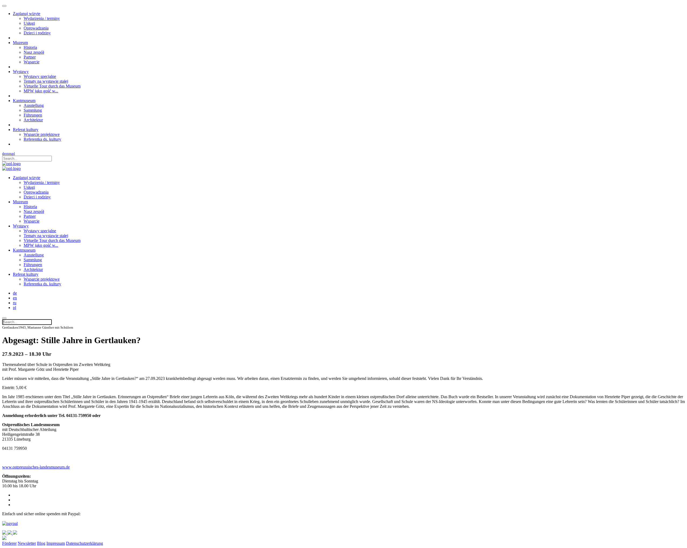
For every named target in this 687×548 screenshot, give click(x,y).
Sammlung (33, 110)
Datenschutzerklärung (84, 543)
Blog (41, 543)
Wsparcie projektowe (42, 134)
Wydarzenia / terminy (42, 18)
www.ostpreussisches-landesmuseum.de (36, 467)
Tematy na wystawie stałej (46, 81)
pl (13, 153)
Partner (30, 57)
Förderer (9, 543)
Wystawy (21, 71)
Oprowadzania (36, 28)
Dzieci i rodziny (37, 33)
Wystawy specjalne (40, 76)
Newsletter (27, 543)
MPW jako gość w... (41, 91)
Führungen (33, 115)
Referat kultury (25, 129)
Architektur (33, 120)
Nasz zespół (34, 52)
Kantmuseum (24, 100)
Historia (30, 47)
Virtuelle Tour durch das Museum (52, 86)
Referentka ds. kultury (42, 139)
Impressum (55, 543)
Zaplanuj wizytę (26, 13)
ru (10, 153)
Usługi (29, 23)
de (4, 153)
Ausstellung (34, 105)
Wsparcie (31, 62)
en (7, 153)
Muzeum (20, 42)
